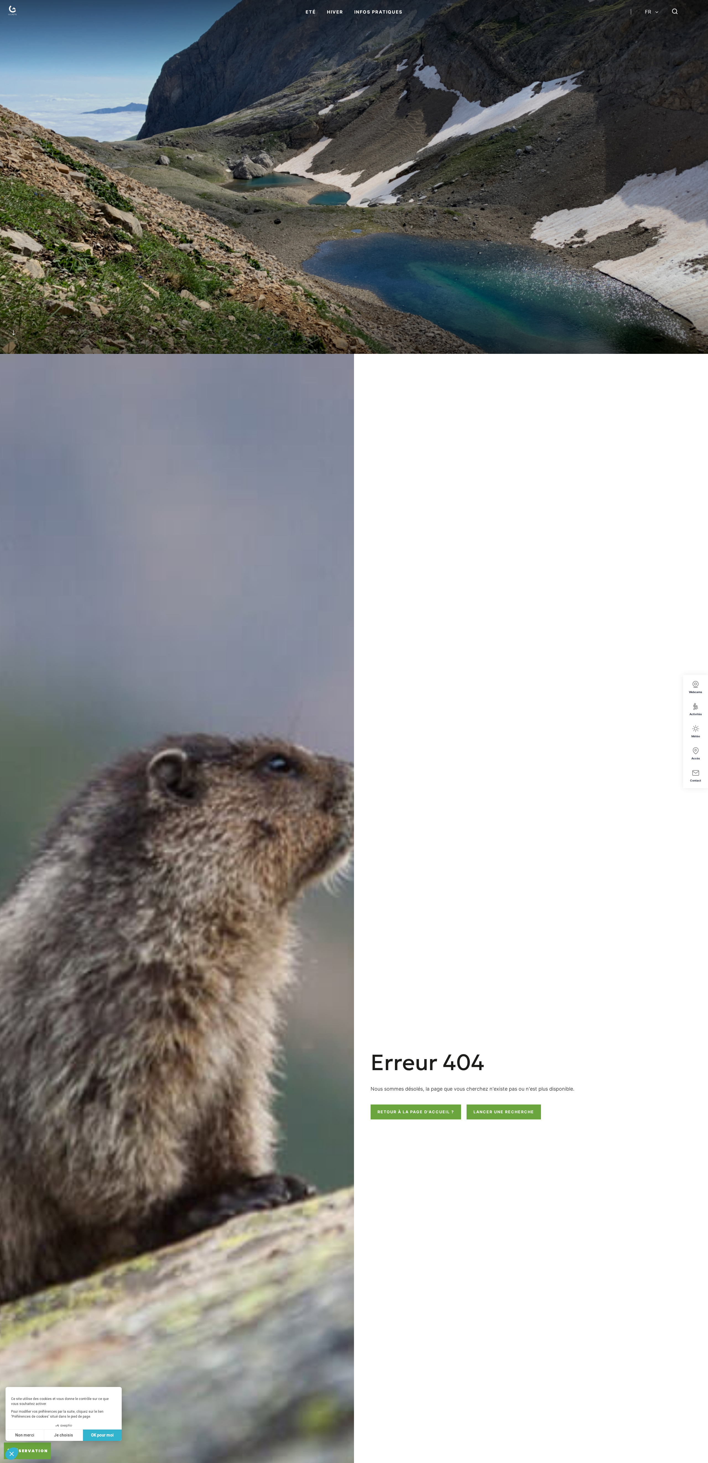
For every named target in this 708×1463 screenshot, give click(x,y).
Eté (311, 12)
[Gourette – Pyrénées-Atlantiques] (13, 12)
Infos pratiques (378, 12)
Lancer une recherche (503, 1111)
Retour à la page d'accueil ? (416, 1111)
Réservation (30, 1451)
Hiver (335, 12)
